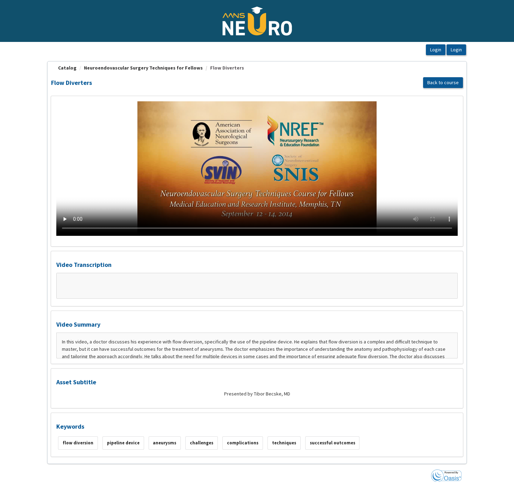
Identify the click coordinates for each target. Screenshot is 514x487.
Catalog (67, 68)
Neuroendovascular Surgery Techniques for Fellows (143, 68)
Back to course (443, 82)
